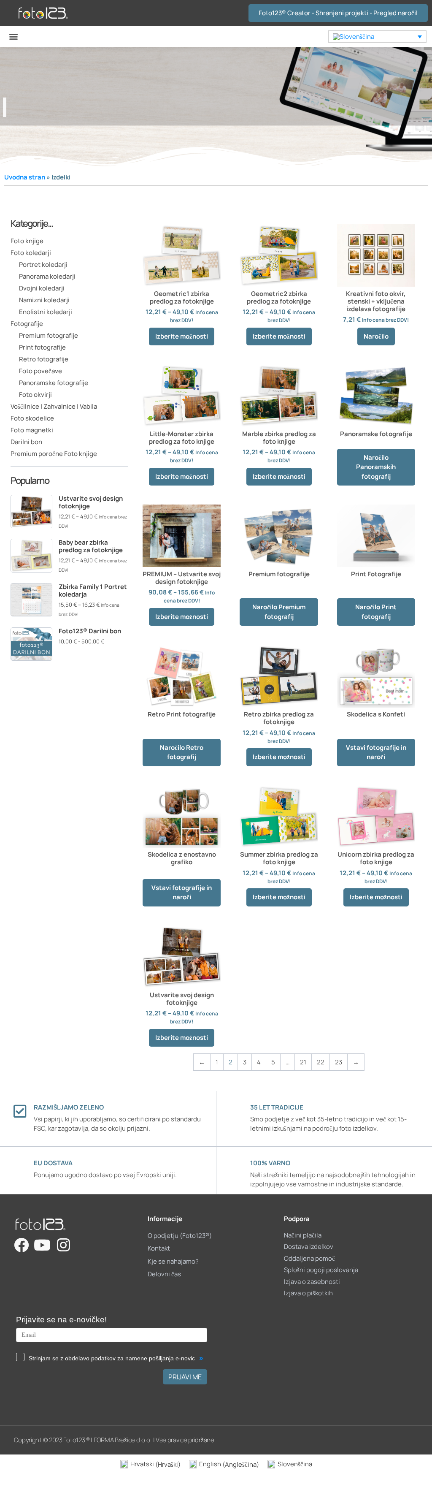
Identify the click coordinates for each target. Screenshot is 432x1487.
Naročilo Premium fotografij (278, 611)
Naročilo (376, 336)
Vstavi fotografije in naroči (376, 752)
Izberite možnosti (181, 336)
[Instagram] (63, 1244)
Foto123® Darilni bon (90, 631)
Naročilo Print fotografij (376, 611)
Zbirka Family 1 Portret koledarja (93, 590)
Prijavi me (185, 1376)
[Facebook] (21, 1244)
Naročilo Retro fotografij (181, 752)
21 (303, 1062)
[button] (13, 36)
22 (320, 1062)
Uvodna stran (24, 177)
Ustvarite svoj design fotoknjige (91, 502)
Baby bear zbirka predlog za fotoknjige (91, 546)
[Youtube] (42, 1244)
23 (338, 1062)
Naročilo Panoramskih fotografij (376, 467)
